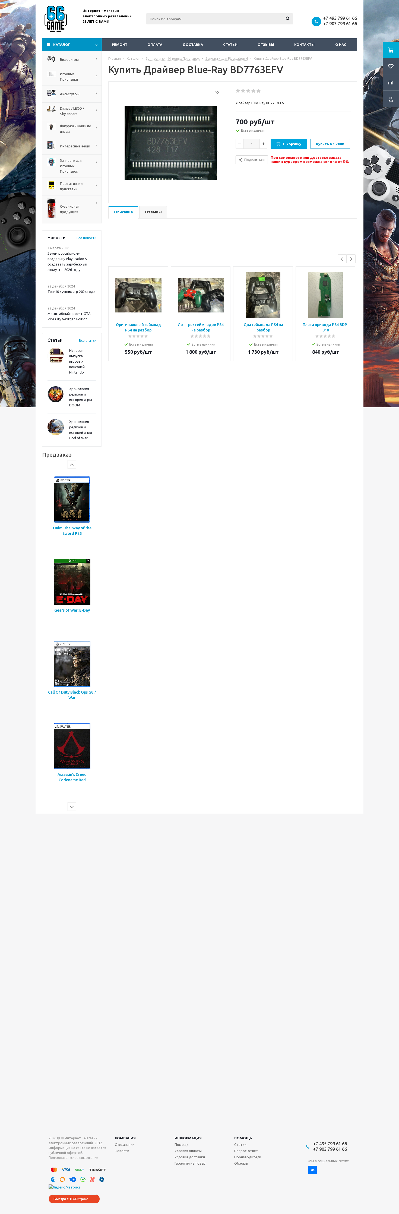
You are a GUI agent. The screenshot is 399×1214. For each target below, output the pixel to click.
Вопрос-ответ (246, 1151)
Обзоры (241, 1163)
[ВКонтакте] (312, 1170)
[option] (72, 512)
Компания (125, 1138)
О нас (340, 44)
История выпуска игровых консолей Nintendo (77, 361)
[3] (248, 91)
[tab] (123, 212)
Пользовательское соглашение (73, 1157)
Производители (247, 1157)
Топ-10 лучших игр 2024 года (71, 291)
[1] (238, 91)
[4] (253, 91)
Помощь (243, 1138)
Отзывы (266, 44)
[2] (243, 91)
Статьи (230, 44)
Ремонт (119, 44)
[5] (258, 91)
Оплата (154, 44)
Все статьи (87, 340)
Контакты (304, 44)
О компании (124, 1144)
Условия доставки (190, 1157)
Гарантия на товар (190, 1163)
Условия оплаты (188, 1151)
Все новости (86, 238)
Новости (122, 1151)
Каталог (61, 44)
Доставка (192, 44)
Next (351, 259)
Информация (188, 1138)
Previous (342, 259)
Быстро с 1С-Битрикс (70, 1198)
